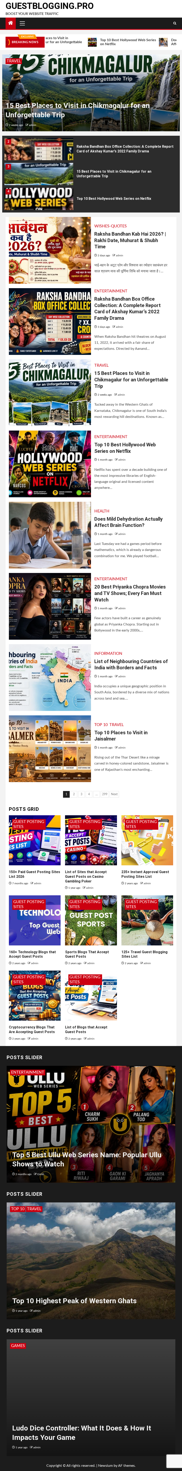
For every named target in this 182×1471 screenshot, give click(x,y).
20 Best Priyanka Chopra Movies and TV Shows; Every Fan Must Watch (130, 593)
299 (104, 794)
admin (33, 125)
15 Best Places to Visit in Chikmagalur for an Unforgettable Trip (131, 379)
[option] (91, 93)
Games (18, 1346)
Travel (101, 366)
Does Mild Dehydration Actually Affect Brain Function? (122, 198)
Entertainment (23, 61)
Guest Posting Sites (28, 824)
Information (108, 654)
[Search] (175, 23)
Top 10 (101, 725)
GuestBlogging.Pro (50, 6)
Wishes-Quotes (110, 226)
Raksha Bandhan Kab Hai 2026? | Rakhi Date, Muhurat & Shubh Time (130, 240)
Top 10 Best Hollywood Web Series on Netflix (87, 42)
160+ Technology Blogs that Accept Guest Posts (32, 954)
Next (114, 794)
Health (101, 511)
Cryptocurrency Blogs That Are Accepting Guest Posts (32, 1029)
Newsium (105, 1465)
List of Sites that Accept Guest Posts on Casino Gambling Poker (86, 876)
